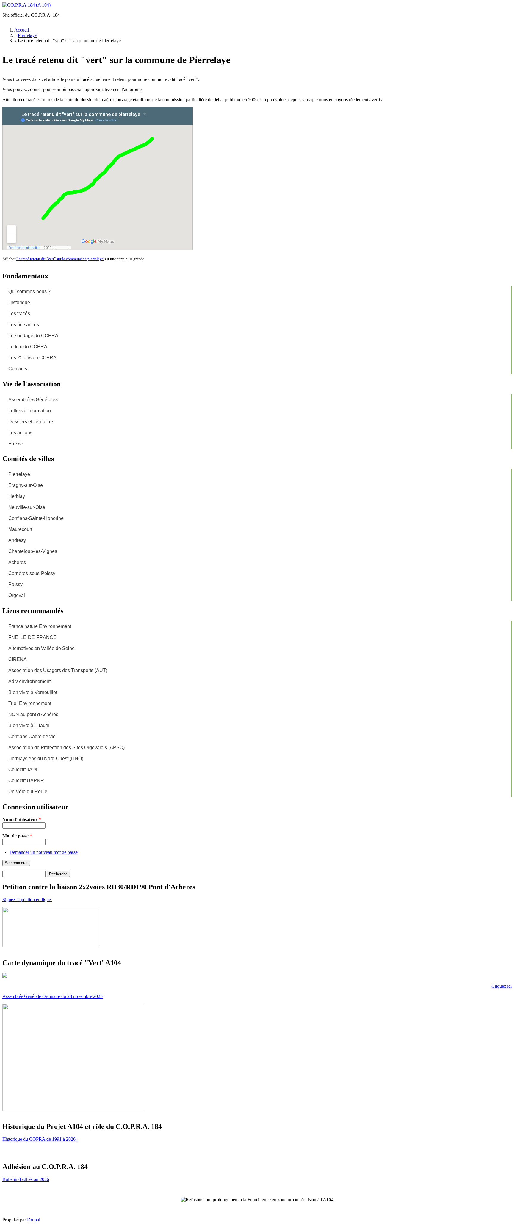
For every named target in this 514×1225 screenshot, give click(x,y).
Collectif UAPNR (26, 780)
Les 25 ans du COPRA (32, 357)
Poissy (15, 584)
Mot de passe (17, 835)
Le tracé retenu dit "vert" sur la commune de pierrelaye (60, 259)
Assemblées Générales (33, 399)
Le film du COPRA (27, 346)
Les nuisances (23, 324)
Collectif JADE (23, 769)
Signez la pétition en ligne (27, 899)
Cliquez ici (501, 986)
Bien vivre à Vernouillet (32, 692)
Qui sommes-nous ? (29, 291)
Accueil (21, 29)
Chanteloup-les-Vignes (32, 551)
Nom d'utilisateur (21, 819)
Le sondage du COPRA (33, 335)
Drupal (33, 1219)
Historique (19, 302)
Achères (17, 562)
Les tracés (19, 313)
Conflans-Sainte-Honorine (36, 518)
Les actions (20, 432)
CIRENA (17, 659)
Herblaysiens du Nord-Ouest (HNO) (45, 758)
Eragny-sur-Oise (25, 485)
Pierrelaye (27, 35)
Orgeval (16, 595)
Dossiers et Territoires (31, 421)
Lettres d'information (29, 410)
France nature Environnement (39, 626)
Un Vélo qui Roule (27, 791)
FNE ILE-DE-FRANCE (32, 637)
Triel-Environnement (29, 703)
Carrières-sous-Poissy (31, 573)
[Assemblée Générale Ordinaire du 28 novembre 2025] (73, 1109)
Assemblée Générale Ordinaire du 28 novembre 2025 (52, 996)
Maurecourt (20, 529)
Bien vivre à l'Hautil (28, 725)
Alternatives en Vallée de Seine (41, 648)
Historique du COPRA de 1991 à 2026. (40, 1139)
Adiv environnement (29, 681)
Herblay (16, 496)
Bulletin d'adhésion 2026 (25, 1179)
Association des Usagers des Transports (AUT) (57, 670)
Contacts (17, 368)
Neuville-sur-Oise (26, 507)
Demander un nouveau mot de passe (44, 852)
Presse (15, 443)
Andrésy (17, 540)
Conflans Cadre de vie (32, 736)
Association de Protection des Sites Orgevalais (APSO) (66, 747)
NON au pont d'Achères (33, 714)
